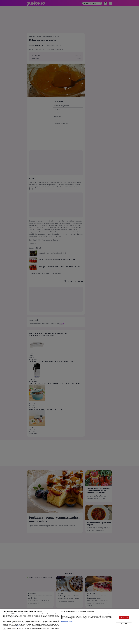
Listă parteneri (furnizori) (67, 621)
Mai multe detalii (13, 617)
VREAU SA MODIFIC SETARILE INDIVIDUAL (124, 622)
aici (18, 625)
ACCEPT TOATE (124, 617)
